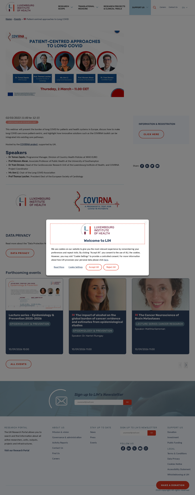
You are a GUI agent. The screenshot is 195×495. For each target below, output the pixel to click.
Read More (59, 267)
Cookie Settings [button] (76, 267)
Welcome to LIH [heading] (97, 241)
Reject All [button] (111, 267)
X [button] (145, 223)
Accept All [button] (94, 267)
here (106, 260)
